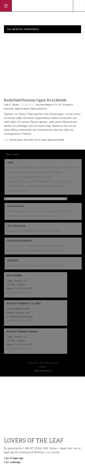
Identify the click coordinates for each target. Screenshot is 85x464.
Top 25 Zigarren (52, 186)
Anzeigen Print (15, 265)
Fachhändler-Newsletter (48, 245)
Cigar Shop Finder (17, 231)
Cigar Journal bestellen (20, 245)
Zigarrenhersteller (55, 139)
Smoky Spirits (61, 181)
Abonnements (38, 211)
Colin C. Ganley (11, 104)
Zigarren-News (22, 108)
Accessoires (43, 181)
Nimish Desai (16, 139)
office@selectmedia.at (19, 320)
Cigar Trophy (34, 186)
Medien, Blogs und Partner (45, 231)
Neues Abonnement (59, 211)
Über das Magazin (17, 211)
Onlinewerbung (34, 265)
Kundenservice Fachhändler (46, 250)
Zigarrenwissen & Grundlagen (44, 172)
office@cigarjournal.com (20, 292)
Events (21, 186)
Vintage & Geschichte (64, 167)
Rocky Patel (40, 139)
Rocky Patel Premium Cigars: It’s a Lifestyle (35, 100)
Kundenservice (49, 216)
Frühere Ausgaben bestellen (23, 216)
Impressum (45, 370)
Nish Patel (28, 139)
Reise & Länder (41, 176)
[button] (13, 458)
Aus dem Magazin (44, 104)
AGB (36, 370)
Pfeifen (11, 186)
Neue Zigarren (15, 167)
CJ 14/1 (58, 104)
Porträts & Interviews (37, 167)
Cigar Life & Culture (18, 176)
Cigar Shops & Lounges (20, 181)
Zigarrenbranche (39, 108)
